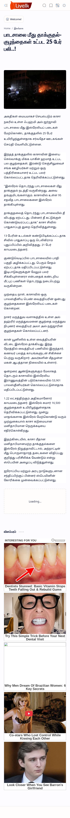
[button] (6, 5)
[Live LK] (21, 5)
